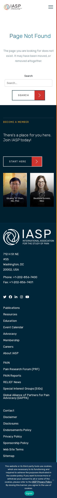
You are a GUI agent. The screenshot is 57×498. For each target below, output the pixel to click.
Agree (29, 493)
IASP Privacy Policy (42, 482)
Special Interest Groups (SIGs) (23, 388)
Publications (11, 308)
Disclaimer (10, 417)
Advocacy (10, 334)
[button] (28, 95)
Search (28, 75)
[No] (53, 480)
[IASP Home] (13, 7)
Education (10, 321)
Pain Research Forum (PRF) (21, 369)
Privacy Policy (12, 436)
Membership (11, 340)
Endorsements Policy (17, 430)
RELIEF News (12, 382)
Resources (10, 314)
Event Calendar (13, 327)
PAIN (6, 362)
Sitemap (8, 456)
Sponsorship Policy (15, 443)
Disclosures (10, 423)
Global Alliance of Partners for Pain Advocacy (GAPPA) (26, 397)
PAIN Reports (12, 375)
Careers (8, 346)
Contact (8, 410)
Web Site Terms (13, 449)
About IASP (11, 353)
